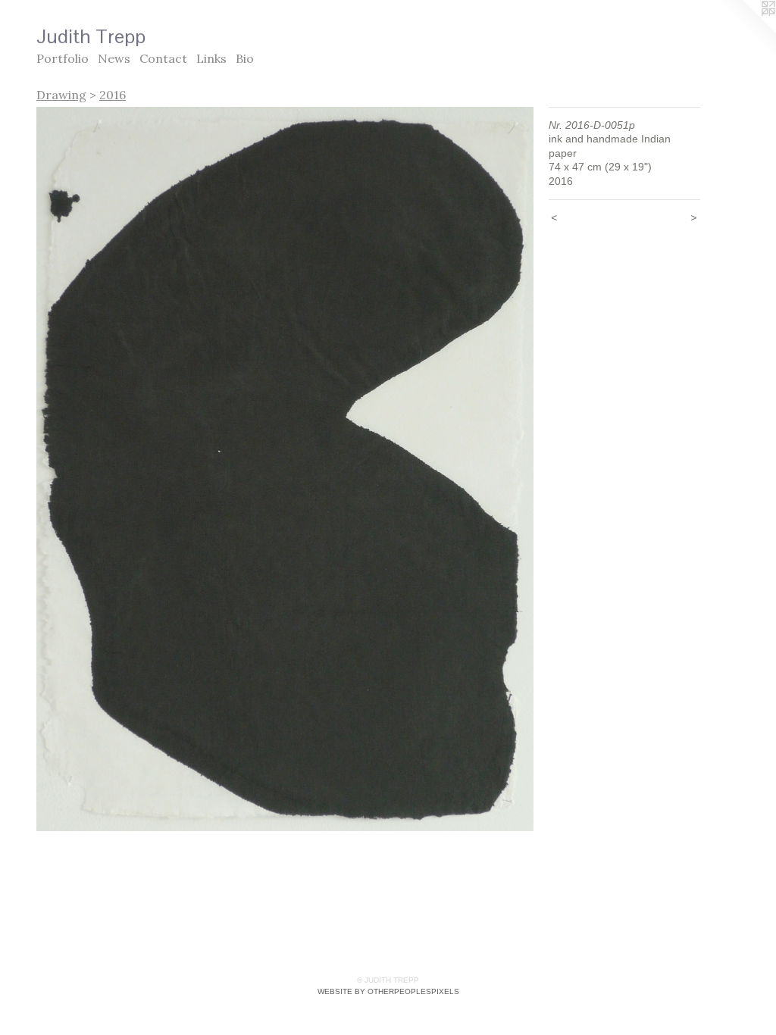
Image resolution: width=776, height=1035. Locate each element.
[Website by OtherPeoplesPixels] (745, 30)
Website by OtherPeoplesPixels (388, 991)
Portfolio (62, 58)
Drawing (61, 94)
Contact (163, 58)
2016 (112, 94)
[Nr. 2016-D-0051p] (285, 469)
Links (211, 58)
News (114, 58)
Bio (245, 58)
